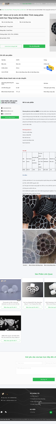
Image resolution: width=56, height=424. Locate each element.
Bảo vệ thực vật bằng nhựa (36, 265)
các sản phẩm (8, 9)
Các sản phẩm (27, 3)
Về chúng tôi (38, 3)
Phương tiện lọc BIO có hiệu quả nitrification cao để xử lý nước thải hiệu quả (10, 303)
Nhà (3, 9)
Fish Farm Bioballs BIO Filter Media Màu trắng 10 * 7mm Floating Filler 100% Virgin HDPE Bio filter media (32, 303)
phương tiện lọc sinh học (19, 9)
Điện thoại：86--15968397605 (9, 397)
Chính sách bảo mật (5, 419)
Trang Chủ (17, 3)
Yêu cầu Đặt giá (33, 46)
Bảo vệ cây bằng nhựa (49, 265)
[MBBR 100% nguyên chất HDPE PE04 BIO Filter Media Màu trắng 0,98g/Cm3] (10, 323)
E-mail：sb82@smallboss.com (9, 400)
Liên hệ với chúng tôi (10, 46)
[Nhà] (5, 3)
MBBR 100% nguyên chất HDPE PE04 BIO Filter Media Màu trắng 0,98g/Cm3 (10, 336)
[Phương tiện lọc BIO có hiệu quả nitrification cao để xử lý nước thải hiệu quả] (10, 289)
